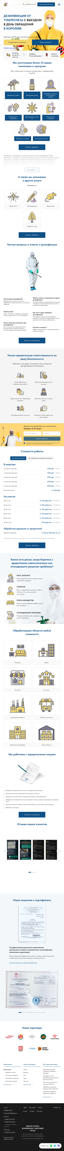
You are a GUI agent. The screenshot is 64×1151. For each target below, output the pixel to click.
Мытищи (25, 1081)
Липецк (25, 1069)
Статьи (25, 1111)
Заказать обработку (32, 147)
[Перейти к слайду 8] (31, 1012)
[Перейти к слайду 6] (28, 1012)
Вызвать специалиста (42, 438)
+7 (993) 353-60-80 (9, 1132)
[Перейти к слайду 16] (43, 1012)
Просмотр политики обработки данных (9, 1138)
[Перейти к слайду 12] (37, 1012)
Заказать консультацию (32, 814)
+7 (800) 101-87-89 (9, 1119)
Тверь (24, 1078)
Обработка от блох (10, 1072)
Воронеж (25, 1072)
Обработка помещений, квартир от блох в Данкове (50, 1088)
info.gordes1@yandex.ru (10, 1113)
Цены (25, 1107)
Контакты (39, 1111)
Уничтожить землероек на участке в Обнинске (50, 1083)
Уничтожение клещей (11, 1081)
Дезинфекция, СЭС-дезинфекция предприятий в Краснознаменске (50, 1077)
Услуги (40, 1107)
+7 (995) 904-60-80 (9, 1122)
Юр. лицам (32, 1107)
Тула (24, 1075)
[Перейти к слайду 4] (35, 872)
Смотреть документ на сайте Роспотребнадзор (23, 963)
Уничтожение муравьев (11, 1075)
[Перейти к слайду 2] (32, 872)
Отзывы (32, 1111)
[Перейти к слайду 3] (33, 872)
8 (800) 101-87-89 (29, 4)
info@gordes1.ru (8, 1110)
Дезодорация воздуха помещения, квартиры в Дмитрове (49, 1071)
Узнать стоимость (45, 42)
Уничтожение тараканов (11, 1078)
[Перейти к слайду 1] (29, 872)
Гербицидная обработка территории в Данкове (49, 1092)
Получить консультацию (32, 340)
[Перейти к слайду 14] (40, 1012)
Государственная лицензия (17, 42)
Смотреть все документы (11, 48)
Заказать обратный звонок (46, 4)
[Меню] (59, 4)
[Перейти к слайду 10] (34, 1012)
